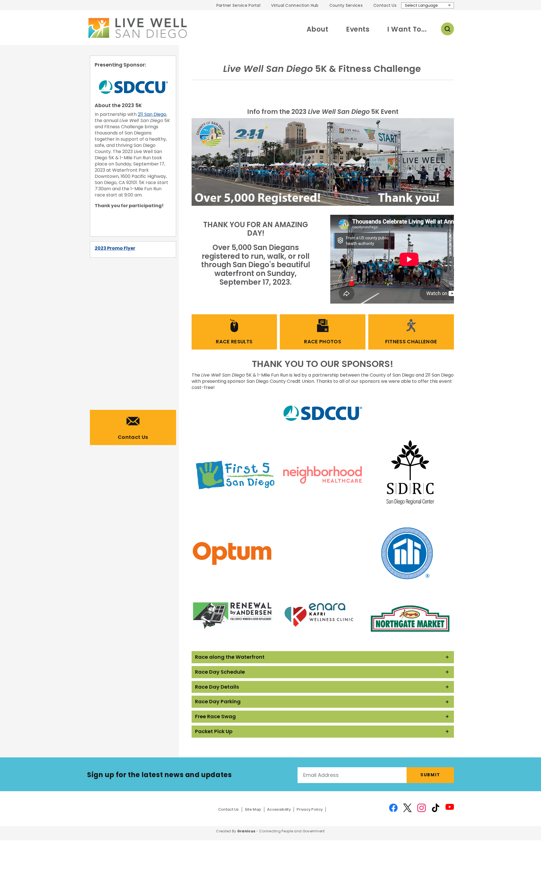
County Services (346, 5)
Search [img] (447, 29)
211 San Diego (152, 114)
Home (137, 27)
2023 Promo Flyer (115, 248)
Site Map (253, 809)
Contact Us (384, 5)
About (317, 29)
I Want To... (407, 29)
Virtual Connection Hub (294, 5)
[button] (323, 657)
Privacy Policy (310, 809)
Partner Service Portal (238, 5)
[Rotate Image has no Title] (323, 162)
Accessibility (279, 809)
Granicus (246, 831)
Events (357, 29)
